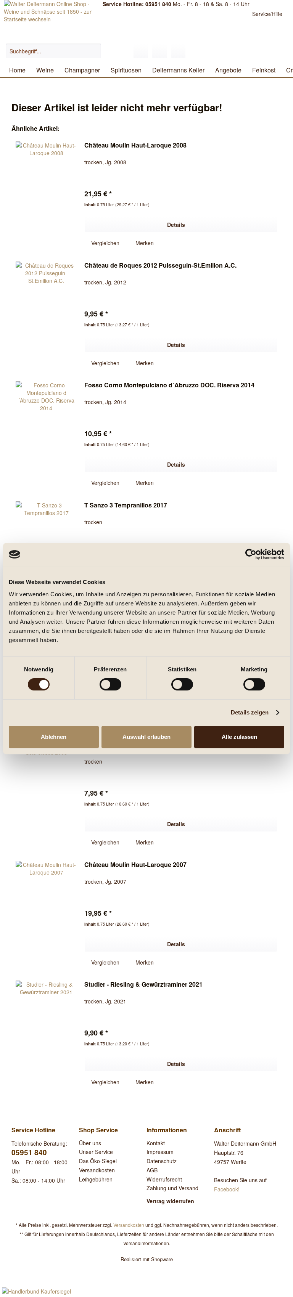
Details (176, 224)
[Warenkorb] (178, 51)
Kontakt (155, 1143)
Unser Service (96, 1152)
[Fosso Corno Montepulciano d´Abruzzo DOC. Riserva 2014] (46, 434)
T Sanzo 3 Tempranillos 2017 (125, 505)
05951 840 (29, 1152)
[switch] (110, 684)
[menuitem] (53, 54)
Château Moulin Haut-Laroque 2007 (135, 865)
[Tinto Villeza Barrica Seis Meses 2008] (46, 794)
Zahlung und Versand (172, 1188)
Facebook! (227, 1189)
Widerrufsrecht (164, 1179)
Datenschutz (161, 1161)
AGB (152, 1170)
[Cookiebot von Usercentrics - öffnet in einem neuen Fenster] (250, 554)
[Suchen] (94, 51)
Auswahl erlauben (146, 737)
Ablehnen (53, 737)
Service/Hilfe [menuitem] (267, 14)
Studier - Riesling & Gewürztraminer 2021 (143, 985)
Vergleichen (104, 243)
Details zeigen (250, 712)
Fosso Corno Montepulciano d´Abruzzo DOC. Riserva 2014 (169, 385)
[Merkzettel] (140, 51)
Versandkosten (97, 1170)
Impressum (160, 1152)
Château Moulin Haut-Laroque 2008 (135, 145)
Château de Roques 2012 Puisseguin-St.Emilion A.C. (160, 266)
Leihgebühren (96, 1179)
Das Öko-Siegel (98, 1161)
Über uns (90, 1143)
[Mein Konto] (159, 51)
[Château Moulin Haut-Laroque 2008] (46, 194)
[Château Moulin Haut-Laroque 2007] (46, 914)
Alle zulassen (239, 737)
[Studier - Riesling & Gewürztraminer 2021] (46, 1034)
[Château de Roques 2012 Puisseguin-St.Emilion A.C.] (46, 315)
